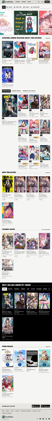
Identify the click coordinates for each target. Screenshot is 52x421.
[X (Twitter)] (37, 419)
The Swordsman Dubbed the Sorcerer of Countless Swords (7, 370)
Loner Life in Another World (43, 139)
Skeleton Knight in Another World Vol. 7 (32, 252)
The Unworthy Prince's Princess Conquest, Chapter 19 (32, 195)
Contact (17, 411)
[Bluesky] (49, 419)
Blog (3, 411)
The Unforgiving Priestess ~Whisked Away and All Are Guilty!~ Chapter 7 (7, 221)
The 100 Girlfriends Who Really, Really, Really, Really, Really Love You (44, 61)
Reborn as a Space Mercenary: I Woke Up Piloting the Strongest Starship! (9, 122)
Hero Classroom (18, 369)
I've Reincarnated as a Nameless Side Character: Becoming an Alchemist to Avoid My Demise (7, 394)
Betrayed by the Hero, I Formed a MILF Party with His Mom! (23, 139)
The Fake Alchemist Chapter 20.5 (7, 252)
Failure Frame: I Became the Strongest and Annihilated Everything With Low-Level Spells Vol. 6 (7, 273)
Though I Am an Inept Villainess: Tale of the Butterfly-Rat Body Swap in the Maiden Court (19, 61)
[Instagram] (46, 419)
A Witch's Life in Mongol (31, 61)
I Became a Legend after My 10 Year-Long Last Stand (43, 370)
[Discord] (40, 419)
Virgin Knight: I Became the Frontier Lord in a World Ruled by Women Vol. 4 (44, 252)
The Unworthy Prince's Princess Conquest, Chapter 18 (44, 195)
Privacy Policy (37, 411)
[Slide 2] (26, 23)
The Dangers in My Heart (33, 166)
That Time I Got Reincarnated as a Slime (44, 165)
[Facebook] (43, 419)
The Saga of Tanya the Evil (6, 61)
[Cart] (42, 1)
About (8, 411)
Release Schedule (26, 411)
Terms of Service (7, 413)
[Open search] (38, 1)
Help (12, 411)
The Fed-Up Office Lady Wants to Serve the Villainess (23, 166)
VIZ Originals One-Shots (31, 370)
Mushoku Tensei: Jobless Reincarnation (44, 114)
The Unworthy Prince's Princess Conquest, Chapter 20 (19, 195)
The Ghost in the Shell (7, 85)
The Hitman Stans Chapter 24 (6, 195)
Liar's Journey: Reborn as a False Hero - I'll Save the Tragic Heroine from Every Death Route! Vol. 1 (19, 252)
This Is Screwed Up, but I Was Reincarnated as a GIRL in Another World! (34, 114)
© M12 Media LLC (5, 419)
